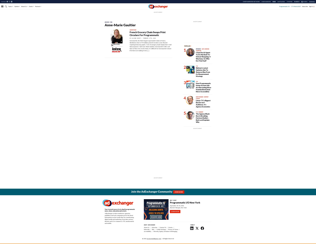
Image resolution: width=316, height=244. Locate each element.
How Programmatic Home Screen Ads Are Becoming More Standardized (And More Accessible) (203, 87)
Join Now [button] (178, 192)
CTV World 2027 (296, 6)
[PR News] (274, 1)
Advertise (154, 227)
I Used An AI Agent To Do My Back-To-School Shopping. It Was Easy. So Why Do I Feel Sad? (203, 57)
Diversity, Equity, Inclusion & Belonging (165, 231)
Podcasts (37, 6)
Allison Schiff (136, 38)
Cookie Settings (161, 229)
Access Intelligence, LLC (154, 239)
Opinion (16, 6)
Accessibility (147, 231)
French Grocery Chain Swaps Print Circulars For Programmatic (148, 33)
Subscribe (305, 6)
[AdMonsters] (304, 1)
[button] (6, 6)
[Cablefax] (312, 1)
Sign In (311, 6)
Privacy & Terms (173, 229)
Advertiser (133, 30)
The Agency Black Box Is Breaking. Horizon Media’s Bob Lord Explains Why (203, 118)
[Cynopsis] (289, 1)
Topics (10, 6)
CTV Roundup (199, 112)
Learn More (175, 211)
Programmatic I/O (284, 6)
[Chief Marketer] (266, 1)
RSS (153, 229)
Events (31, 6)
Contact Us (163, 227)
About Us (24, 6)
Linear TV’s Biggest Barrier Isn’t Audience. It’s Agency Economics (203, 104)
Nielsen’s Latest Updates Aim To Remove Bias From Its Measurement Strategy (203, 72)
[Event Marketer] (281, 1)
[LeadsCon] (296, 1)
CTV (197, 66)
